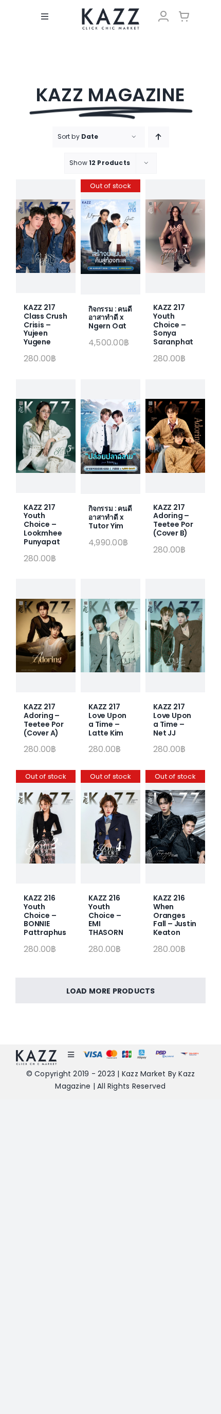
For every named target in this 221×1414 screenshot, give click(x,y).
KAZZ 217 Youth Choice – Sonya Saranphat (173, 324)
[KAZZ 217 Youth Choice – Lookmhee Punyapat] (46, 436)
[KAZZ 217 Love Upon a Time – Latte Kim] (110, 635)
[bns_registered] (165, 1053)
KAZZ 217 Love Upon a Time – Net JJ (172, 720)
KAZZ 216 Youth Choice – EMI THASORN (105, 915)
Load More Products (110, 991)
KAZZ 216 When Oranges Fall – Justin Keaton (174, 915)
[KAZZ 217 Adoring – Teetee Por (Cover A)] (46, 635)
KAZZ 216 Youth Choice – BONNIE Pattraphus (45, 915)
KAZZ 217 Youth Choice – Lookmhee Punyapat (43, 524)
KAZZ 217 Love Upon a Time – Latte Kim (107, 720)
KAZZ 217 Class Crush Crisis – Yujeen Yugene (45, 324)
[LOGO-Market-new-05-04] (110, 11)
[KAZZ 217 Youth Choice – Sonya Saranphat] (175, 236)
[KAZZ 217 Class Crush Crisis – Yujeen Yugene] (46, 236)
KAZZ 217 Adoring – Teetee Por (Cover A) (44, 720)
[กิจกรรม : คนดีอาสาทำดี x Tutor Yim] (110, 436)
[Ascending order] (159, 137)
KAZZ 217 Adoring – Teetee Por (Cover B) (173, 520)
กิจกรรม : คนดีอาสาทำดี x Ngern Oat (110, 318)
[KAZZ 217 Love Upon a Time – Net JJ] (175, 635)
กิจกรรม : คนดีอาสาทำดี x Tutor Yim (110, 517)
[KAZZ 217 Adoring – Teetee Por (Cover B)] (175, 436)
